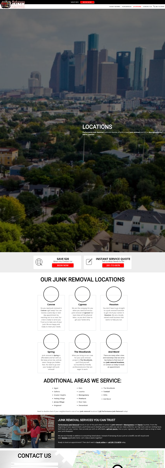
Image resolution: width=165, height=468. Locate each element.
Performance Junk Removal (68, 425)
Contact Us (147, 6)
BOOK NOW (87, 2)
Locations (137, 6)
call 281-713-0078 (114, 442)
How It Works (114, 6)
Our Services (126, 6)
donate (64, 438)
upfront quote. (112, 429)
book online (101, 442)
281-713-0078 (159, 6)
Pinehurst (82, 398)
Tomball (106, 392)
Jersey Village (59, 402)
